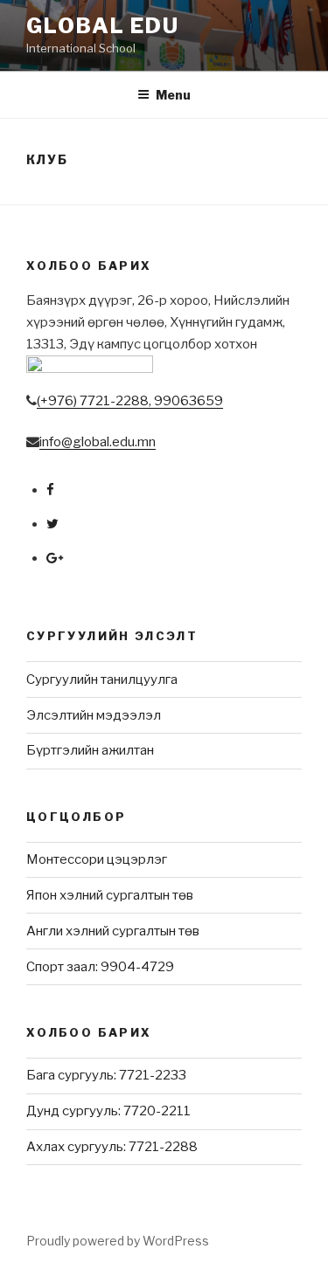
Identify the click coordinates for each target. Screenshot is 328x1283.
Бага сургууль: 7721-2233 (106, 1075)
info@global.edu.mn (97, 442)
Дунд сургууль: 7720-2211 (108, 1111)
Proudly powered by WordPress (117, 1240)
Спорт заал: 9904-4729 (100, 967)
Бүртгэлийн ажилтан (90, 750)
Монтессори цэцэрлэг (96, 859)
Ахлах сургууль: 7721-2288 (112, 1147)
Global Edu (102, 25)
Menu (173, 94)
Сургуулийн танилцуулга (102, 679)
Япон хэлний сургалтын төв (109, 895)
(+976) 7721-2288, (95, 401)
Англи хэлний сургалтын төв (112, 931)
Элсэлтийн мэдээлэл (93, 715)
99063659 (188, 401)
